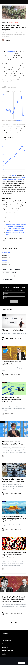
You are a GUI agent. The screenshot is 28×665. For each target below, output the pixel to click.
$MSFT (14, 175)
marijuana (17, 269)
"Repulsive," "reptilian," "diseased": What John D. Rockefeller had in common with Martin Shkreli (14, 599)
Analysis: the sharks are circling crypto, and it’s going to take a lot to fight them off (14, 519)
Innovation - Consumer (13, 22)
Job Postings (6, 272)
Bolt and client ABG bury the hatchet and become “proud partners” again (11, 399)
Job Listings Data (7, 279)
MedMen (5, 269)
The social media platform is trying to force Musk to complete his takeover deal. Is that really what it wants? (13, 368)
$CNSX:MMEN (11, 51)
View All (14, 623)
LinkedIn (14, 272)
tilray (11, 269)
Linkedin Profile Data (8, 276)
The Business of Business (5, 2)
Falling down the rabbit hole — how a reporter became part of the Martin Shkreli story (14, 555)
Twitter (17, 238)
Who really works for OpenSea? (12, 330)
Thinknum (5, 633)
